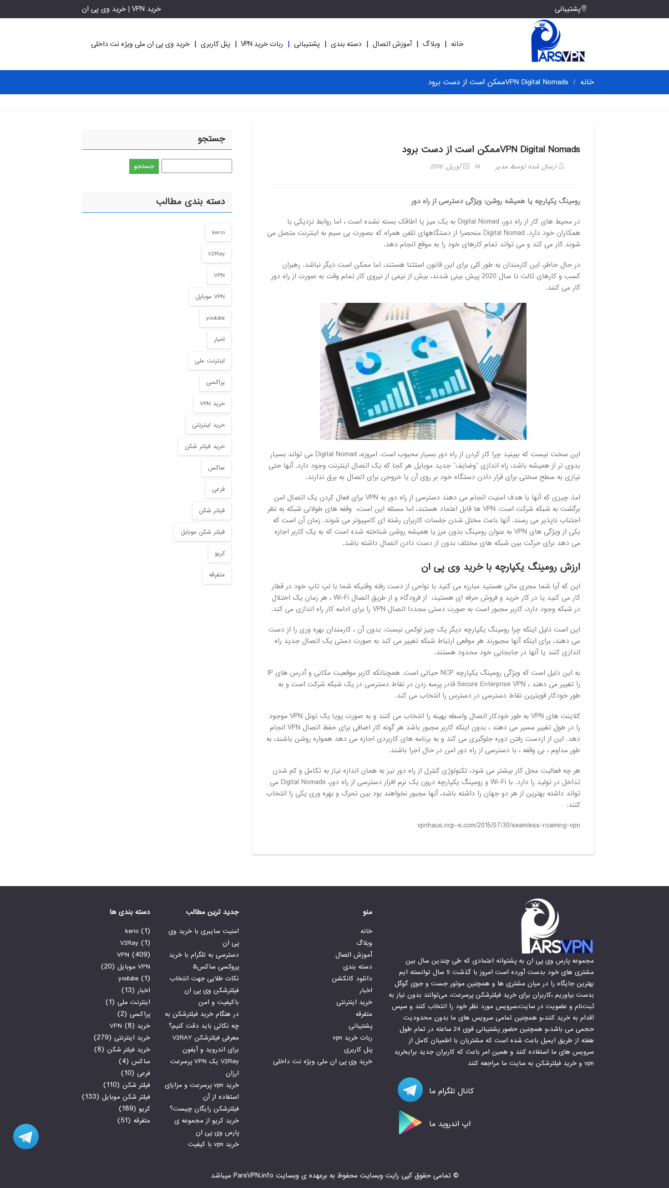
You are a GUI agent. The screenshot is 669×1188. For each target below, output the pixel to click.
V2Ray (216, 254)
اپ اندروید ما (448, 1124)
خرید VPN (212, 403)
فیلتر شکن (212, 510)
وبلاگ (431, 44)
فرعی (218, 489)
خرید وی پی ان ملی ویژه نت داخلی (140, 44)
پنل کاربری (215, 44)
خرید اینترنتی (208, 425)
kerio (218, 232)
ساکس (216, 468)
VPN (219, 275)
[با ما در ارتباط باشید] (23, 1137)
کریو (220, 553)
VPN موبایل (210, 296)
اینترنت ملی (210, 361)
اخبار (219, 339)
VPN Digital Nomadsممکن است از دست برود (491, 150)
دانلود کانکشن (352, 979)
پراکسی (215, 382)
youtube (215, 318)
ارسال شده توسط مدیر (527, 167)
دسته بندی (346, 44)
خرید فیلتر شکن (205, 446)
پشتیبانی (568, 9)
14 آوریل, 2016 (455, 167)
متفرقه (217, 575)
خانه (457, 44)
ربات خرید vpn (262, 44)
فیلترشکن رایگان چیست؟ (204, 1109)
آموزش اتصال (392, 44)
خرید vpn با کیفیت (213, 1144)
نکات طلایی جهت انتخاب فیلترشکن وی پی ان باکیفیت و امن (204, 990)
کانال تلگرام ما (450, 1091)
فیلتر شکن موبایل (203, 532)
